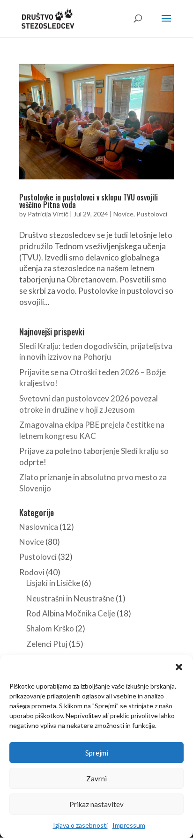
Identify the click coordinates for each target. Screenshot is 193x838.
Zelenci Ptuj (46, 644)
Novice (123, 214)
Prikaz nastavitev (96, 804)
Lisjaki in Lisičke (53, 583)
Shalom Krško (50, 628)
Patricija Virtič (48, 214)
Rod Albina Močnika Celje (70, 613)
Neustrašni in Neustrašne (70, 598)
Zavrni (96, 778)
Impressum (128, 825)
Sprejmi (96, 753)
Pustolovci (151, 214)
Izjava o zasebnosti (80, 825)
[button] (179, 667)
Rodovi (32, 572)
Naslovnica (38, 527)
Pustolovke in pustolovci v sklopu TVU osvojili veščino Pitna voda (88, 201)
